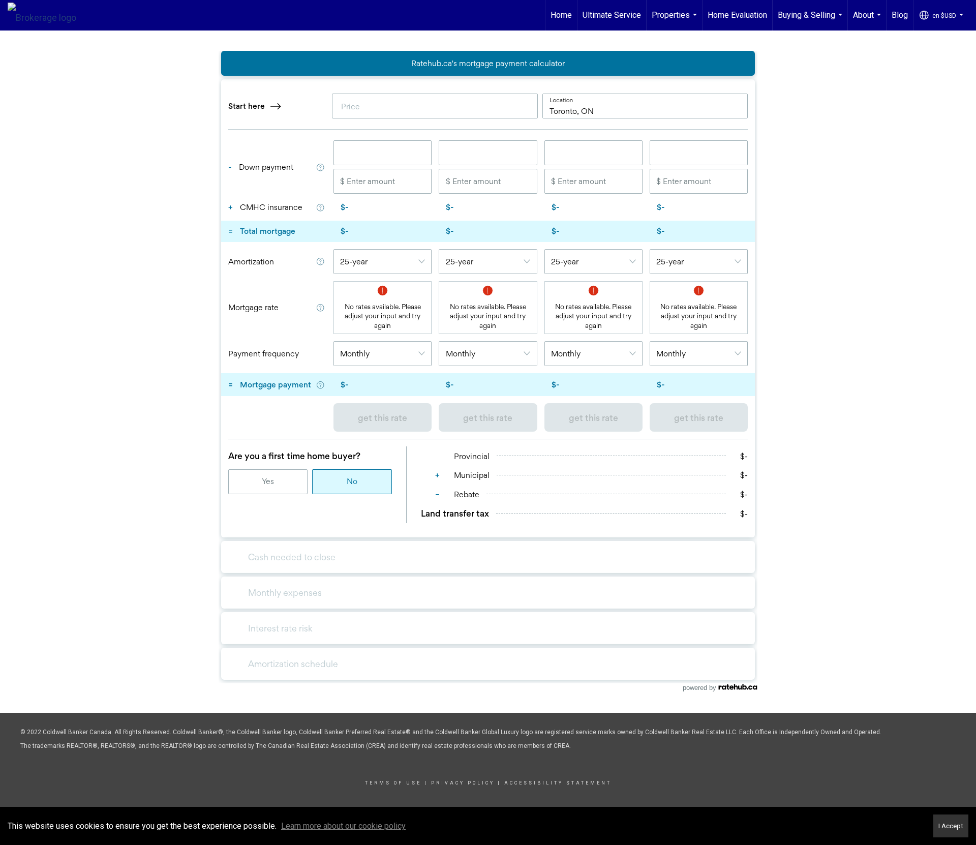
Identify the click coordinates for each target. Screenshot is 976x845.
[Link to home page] (47, 15)
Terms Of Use (393, 783)
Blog (900, 15)
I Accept (950, 826)
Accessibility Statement (558, 783)
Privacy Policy (463, 783)
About (868, 20)
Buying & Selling (811, 20)
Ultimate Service (612, 15)
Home (561, 15)
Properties (675, 20)
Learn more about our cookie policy (343, 826)
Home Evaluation (737, 15)
